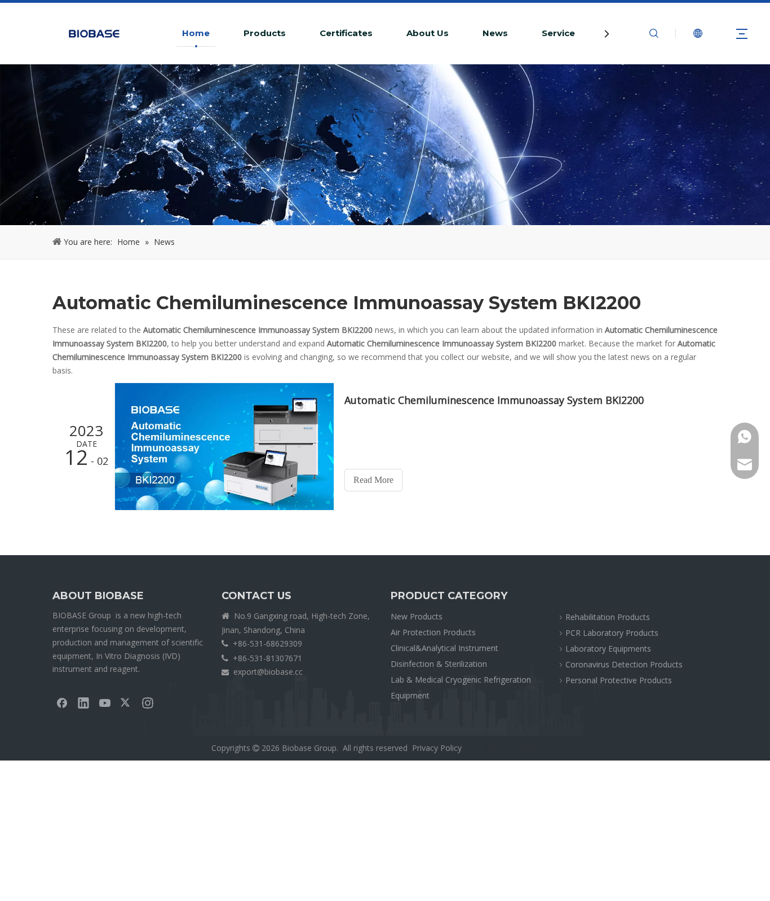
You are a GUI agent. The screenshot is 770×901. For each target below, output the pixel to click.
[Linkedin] (83, 702)
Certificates (346, 33)
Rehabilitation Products (607, 617)
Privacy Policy (437, 747)
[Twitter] (126, 702)
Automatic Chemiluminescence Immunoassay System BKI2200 (494, 400)
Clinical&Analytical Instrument (444, 648)
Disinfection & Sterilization (439, 663)
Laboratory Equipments (608, 648)
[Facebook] (62, 702)
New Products (416, 616)
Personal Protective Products (618, 680)
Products (265, 33)
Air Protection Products (433, 632)
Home (196, 33)
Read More (373, 480)
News (495, 33)
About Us (427, 33)
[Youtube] (105, 702)
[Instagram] (148, 702)
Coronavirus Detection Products (624, 664)
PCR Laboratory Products (611, 632)
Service (558, 33)
